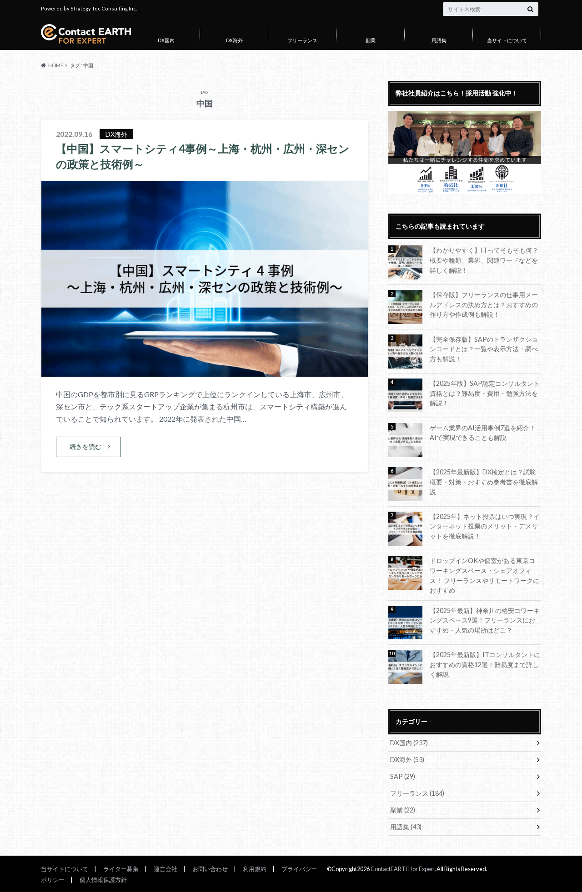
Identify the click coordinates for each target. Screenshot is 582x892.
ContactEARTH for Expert (403, 868)
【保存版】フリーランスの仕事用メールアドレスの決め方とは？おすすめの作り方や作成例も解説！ (484, 304)
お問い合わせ (210, 868)
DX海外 (234, 40)
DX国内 (166, 40)
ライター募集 (121, 868)
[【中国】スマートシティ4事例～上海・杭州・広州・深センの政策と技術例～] (204, 371)
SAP (402, 776)
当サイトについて (507, 40)
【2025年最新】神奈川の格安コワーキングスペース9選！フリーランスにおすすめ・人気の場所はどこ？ (485, 620)
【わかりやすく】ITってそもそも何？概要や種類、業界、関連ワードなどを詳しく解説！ (484, 260)
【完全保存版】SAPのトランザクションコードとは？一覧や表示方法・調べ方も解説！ (484, 349)
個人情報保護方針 (103, 879)
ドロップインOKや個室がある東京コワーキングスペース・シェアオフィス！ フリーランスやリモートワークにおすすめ (484, 575)
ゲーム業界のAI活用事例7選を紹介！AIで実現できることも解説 (483, 433)
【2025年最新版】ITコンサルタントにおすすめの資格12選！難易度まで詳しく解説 (485, 664)
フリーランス (302, 40)
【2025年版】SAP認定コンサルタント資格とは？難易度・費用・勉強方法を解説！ (485, 393)
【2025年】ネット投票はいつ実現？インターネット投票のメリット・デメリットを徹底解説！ (485, 526)
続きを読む (85, 446)
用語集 (439, 40)
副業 (371, 40)
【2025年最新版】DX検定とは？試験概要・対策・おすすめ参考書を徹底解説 (484, 481)
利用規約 (254, 868)
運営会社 (165, 868)
